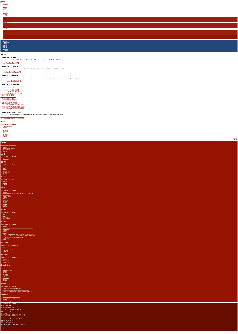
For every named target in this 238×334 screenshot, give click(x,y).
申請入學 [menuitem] (5, 28)
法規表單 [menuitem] (5, 22)
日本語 (4, 8)
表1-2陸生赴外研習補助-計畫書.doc (8, 97)
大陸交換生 (5, 217)
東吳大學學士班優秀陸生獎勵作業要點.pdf (9, 62)
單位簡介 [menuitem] (7, 17)
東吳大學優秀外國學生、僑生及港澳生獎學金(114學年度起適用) (19, 234)
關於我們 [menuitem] (5, 15)
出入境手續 (5, 131)
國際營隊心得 (6, 260)
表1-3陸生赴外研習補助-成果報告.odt (8, 100)
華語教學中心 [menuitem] (8, 21)
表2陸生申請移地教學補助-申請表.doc (8, 102)
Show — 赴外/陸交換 (4, 245)
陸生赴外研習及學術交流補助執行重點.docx (10, 90)
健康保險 (5, 197)
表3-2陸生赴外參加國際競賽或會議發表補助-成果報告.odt (12, 108)
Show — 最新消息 (4, 164)
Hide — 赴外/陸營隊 (14, 257)
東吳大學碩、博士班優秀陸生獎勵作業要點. (10, 81)
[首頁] (1, 2)
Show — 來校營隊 (4, 286)
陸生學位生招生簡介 (7, 126)
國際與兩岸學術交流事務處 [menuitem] (11, 18)
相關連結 (5, 135)
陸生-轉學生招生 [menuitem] (11, 37)
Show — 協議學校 (4, 156)
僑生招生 (5, 181)
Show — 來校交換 (4, 212)
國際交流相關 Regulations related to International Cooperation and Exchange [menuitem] (18, 301)
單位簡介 (5, 147)
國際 (4, 216)
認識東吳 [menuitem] (5, 41)
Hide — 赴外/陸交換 (14, 245)
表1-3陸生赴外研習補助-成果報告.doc (8, 99)
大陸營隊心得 (6, 262)
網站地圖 (235, 139)
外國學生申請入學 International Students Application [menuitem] (16, 30)
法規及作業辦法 (6, 195)
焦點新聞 (5, 173)
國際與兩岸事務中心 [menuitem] (9, 19)
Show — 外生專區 (4, 224)
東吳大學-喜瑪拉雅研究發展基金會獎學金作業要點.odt (12, 118)
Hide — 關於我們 (12, 145)
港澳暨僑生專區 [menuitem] (6, 42)
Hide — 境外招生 (12, 179)
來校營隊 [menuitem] (5, 47)
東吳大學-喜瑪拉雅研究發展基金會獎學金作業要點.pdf (12, 117)
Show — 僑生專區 (4, 190)
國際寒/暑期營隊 (6, 171)
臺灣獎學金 (7, 238)
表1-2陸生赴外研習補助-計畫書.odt (7, 98)
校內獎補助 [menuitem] (7, 23)
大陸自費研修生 (6, 218)
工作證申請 (5, 200)
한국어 (4, 9)
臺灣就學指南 (6, 134)
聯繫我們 (5, 206)
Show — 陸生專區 (4, 124)
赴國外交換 (5, 250)
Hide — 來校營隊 (12, 286)
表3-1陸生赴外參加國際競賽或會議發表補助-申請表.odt (12, 106)
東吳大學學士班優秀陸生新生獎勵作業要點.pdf (10, 71)
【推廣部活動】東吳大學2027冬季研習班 (12, 288)
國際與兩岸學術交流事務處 (9, 148)
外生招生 (5, 183)
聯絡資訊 (5, 136)
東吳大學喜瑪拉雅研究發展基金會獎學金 (14, 237)
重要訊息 (5, 127)
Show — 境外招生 (4, 179)
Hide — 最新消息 (12, 164)
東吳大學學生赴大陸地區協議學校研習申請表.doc (11, 91)
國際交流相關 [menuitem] (8, 26)
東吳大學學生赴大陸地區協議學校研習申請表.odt (11, 93)
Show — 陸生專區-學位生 (6, 268)
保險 (4, 132)
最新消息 (5, 259)
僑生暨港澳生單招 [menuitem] (9, 32)
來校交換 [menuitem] (5, 46)
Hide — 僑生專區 (12, 190)
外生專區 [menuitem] (5, 43)
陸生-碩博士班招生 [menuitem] (12, 36)
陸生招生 (5, 184)
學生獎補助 (5, 169)
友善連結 (5, 205)
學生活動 (5, 168)
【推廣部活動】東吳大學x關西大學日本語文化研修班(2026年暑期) (17, 291)
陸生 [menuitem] (6, 34)
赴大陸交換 (5, 251)
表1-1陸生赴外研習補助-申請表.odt (7, 95)
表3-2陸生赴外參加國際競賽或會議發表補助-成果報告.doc (13, 107)
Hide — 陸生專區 (12, 124)
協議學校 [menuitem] (5, 14)
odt (20, 81)
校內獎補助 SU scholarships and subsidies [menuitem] (11, 297)
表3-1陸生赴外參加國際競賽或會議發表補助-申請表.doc (12, 104)
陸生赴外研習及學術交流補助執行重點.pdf (9, 89)
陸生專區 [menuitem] (5, 45)
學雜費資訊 (5, 130)
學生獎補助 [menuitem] (5, 13)
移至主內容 (2, 1)
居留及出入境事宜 (7, 196)
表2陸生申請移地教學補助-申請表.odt (8, 103)
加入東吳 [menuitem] (5, 12)
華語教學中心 (6, 151)
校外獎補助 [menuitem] (7, 24)
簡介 (4, 214)
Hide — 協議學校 (12, 156)
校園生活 (5, 204)
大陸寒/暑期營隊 (6, 172)
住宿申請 (5, 202)
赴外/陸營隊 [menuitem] (5, 50)
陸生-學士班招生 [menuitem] (11, 35)
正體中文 (5, 7)
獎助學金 (5, 129)
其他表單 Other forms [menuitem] (7, 299)
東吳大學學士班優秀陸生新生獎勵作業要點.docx (11, 72)
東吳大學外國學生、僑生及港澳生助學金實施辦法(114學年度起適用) (20, 235)
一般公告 (5, 167)
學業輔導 (5, 198)
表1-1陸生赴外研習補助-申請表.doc (8, 94)
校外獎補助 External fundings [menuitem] (9, 298)
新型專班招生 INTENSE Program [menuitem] (12, 31)
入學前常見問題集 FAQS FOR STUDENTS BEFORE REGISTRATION (18, 193)
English (4, 5)
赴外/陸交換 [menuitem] (5, 49)
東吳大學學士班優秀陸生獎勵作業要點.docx (10, 63)
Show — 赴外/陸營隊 (4, 257)
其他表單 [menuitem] (7, 27)
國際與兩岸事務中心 (7, 149)
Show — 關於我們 (4, 145)
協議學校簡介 (6, 159)
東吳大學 (5, 4)
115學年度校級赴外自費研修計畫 (10, 249)
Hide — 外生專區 (12, 224)
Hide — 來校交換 (12, 212)
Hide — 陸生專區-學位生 (17, 268)
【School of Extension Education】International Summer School (16, 290)
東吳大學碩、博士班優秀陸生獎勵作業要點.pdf (10, 80)
